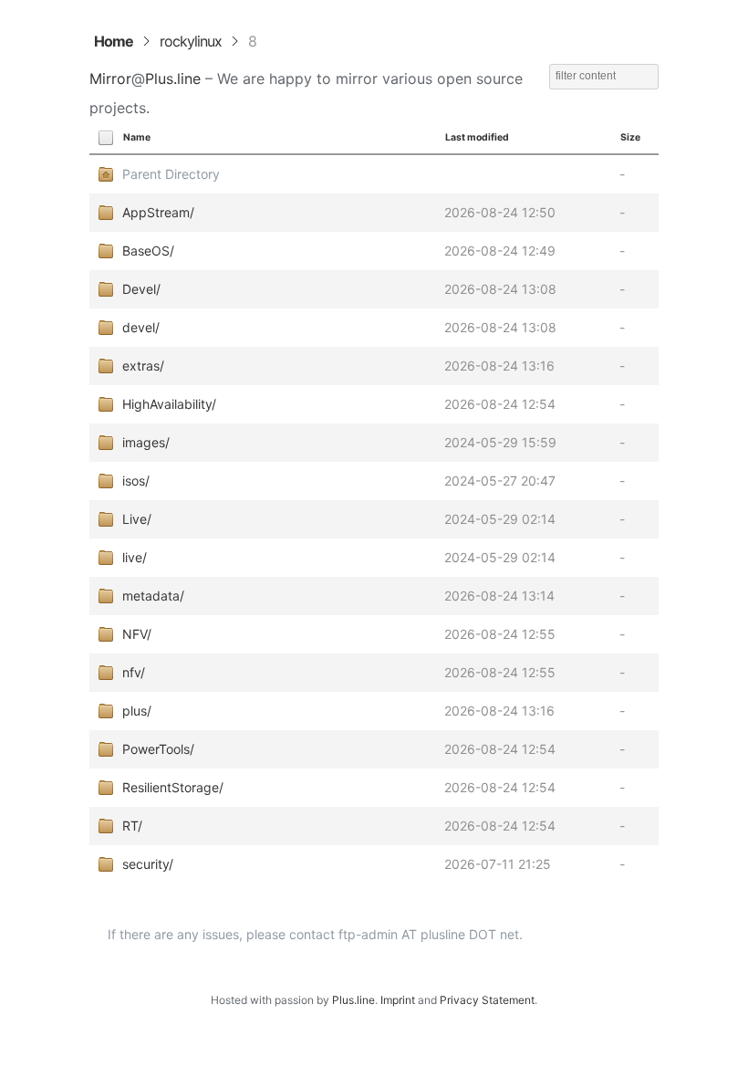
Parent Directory (171, 174)
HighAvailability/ (169, 404)
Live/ (136, 519)
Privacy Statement (487, 1000)
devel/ (141, 327)
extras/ (143, 365)
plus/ (136, 710)
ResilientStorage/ (172, 787)
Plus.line (173, 78)
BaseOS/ (148, 250)
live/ (134, 557)
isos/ (136, 480)
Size (630, 137)
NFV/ (136, 634)
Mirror (110, 78)
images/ (146, 442)
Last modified (477, 137)
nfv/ (133, 672)
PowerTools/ (158, 749)
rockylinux (191, 41)
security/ (147, 864)
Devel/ (141, 289)
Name (137, 137)
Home (113, 41)
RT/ (132, 825)
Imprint (397, 1000)
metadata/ (153, 595)
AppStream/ (158, 212)
